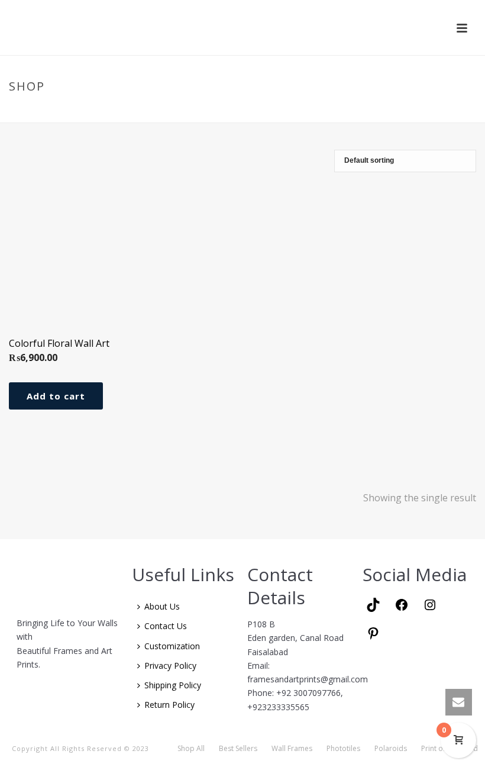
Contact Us (165, 625)
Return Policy (169, 704)
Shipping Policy (172, 685)
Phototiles (343, 748)
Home (372, 111)
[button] (56, 396)
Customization (172, 646)
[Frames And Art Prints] (243, 27)
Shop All (191, 748)
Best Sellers (238, 748)
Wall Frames (291, 748)
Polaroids (390, 748)
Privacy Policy (170, 665)
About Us (162, 606)
